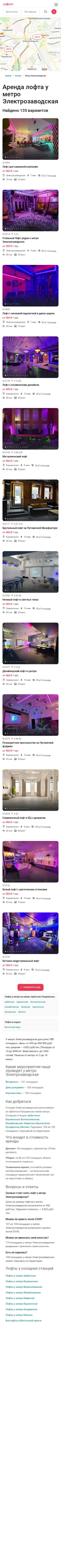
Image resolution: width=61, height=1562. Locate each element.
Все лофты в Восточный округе (23, 1320)
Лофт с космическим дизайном (21, 384)
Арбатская (9, 1002)
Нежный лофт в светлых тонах (20, 599)
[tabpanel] (30, 139)
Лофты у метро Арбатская (21, 1275)
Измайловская (12, 1007)
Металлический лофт (15, 456)
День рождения (15, 1087)
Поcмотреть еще (31, 987)
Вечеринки (12, 1081)
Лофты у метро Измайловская (23, 1292)
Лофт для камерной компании (20, 166)
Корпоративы (13, 1093)
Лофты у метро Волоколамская (24, 1286)
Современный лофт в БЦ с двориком (24, 817)
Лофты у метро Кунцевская (21, 1309)
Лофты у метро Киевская (20, 1298)
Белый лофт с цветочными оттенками (25, 889)
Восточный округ (12, 1027)
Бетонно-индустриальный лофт (21, 960)
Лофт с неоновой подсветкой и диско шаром (28, 313)
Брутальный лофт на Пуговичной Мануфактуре (30, 528)
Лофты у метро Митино (19, 1314)
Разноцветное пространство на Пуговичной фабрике (28, 744)
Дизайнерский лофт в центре (20, 671)
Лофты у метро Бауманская (22, 1281)
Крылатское (38, 1007)
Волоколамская (37, 1002)
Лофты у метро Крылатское (21, 1303)
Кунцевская (10, 1012)
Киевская (25, 1007)
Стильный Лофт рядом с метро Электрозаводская (21, 240)
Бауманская (22, 1002)
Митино (22, 1012)
